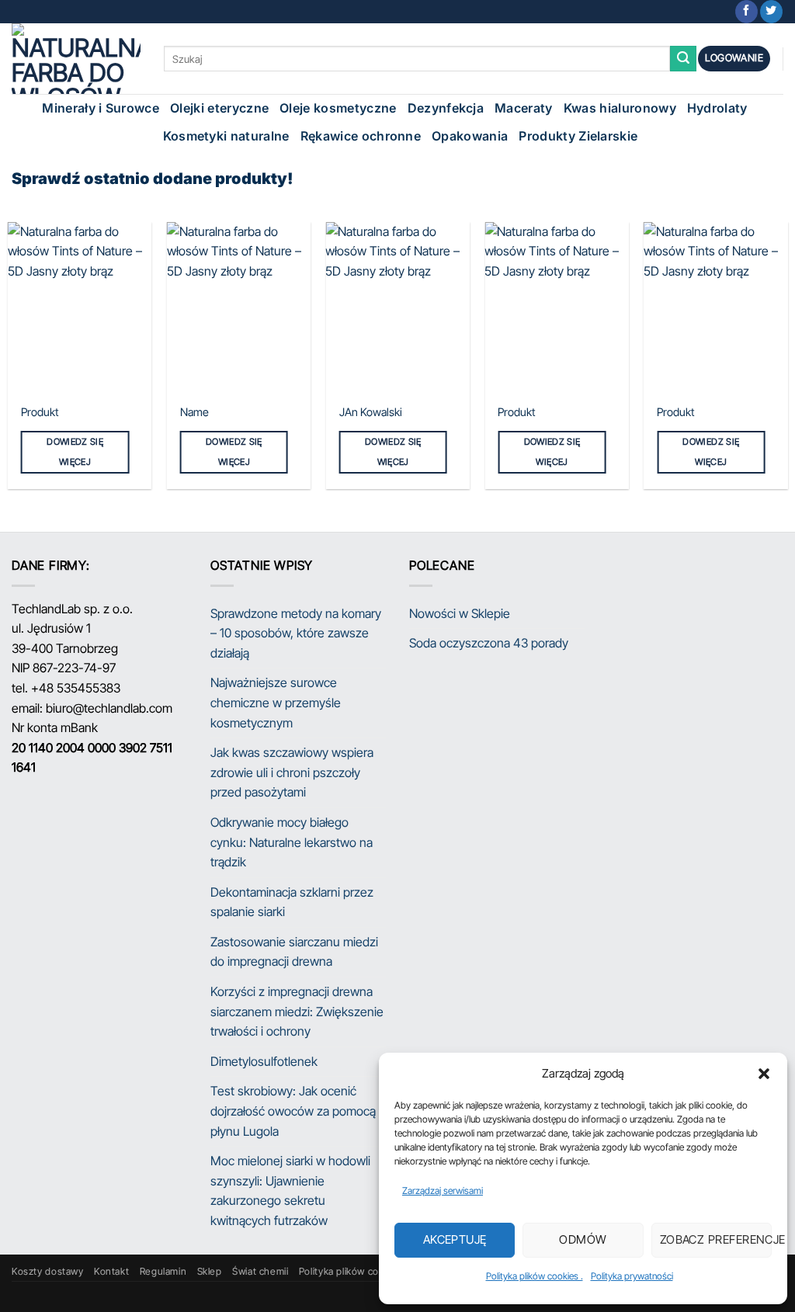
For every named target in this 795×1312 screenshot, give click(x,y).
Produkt (40, 411)
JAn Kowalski (370, 411)
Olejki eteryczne (219, 108)
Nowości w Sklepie (459, 613)
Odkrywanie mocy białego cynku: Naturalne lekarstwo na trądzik (291, 841)
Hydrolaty (717, 108)
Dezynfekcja (446, 108)
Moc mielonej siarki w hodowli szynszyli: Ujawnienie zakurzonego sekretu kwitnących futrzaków (290, 1190)
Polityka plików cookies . (534, 1276)
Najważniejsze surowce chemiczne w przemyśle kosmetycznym (275, 702)
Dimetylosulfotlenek (264, 1061)
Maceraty (524, 108)
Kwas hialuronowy (620, 108)
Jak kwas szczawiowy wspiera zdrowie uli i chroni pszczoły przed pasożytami (291, 772)
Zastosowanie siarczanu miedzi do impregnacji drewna (294, 952)
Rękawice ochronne (360, 136)
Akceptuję (455, 1239)
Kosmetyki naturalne (226, 136)
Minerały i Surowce (100, 108)
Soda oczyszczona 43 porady (488, 643)
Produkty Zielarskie (578, 136)
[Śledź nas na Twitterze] (771, 11)
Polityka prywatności (632, 1276)
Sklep (209, 1271)
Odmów (582, 1239)
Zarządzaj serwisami (442, 1190)
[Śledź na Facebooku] (746, 11)
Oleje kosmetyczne (337, 108)
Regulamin (163, 1271)
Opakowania (470, 136)
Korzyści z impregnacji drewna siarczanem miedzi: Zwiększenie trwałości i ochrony (297, 1011)
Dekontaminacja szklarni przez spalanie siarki (291, 902)
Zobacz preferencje (716, 1239)
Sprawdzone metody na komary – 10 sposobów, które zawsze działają (295, 633)
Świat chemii (260, 1271)
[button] (764, 1073)
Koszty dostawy (48, 1271)
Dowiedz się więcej (75, 451)
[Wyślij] (683, 59)
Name (194, 411)
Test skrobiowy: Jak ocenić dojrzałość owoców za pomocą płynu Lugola (293, 1110)
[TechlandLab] (76, 58)
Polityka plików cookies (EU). (364, 1271)
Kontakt (111, 1271)
